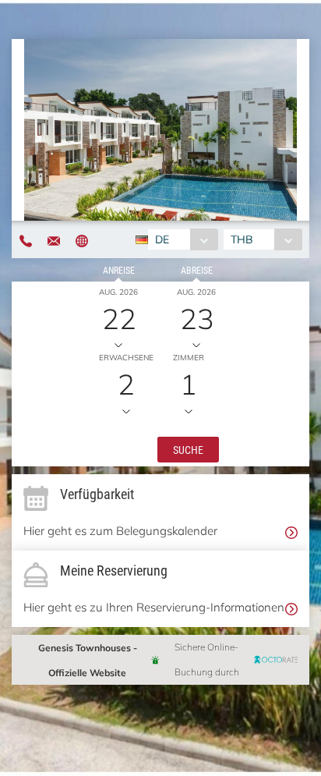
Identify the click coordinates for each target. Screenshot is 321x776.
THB (242, 239)
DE (162, 239)
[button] (188, 448)
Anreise (119, 270)
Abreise (197, 270)
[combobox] (182, 239)
